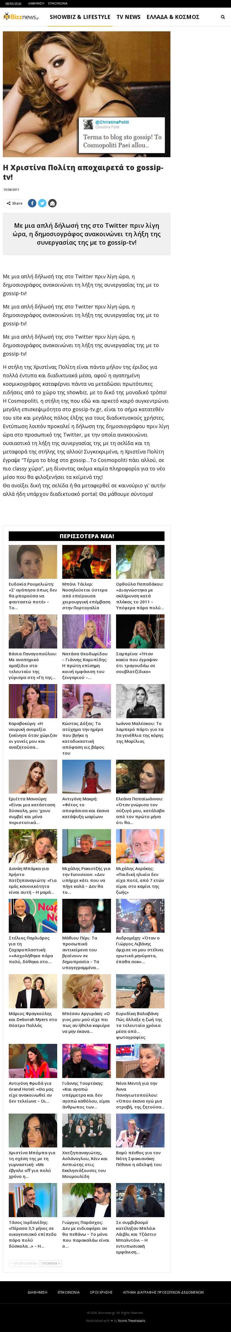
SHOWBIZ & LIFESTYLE (80, 17)
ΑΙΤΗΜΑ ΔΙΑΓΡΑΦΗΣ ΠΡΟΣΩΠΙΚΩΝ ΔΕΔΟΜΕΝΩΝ (163, 1292)
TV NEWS (128, 17)
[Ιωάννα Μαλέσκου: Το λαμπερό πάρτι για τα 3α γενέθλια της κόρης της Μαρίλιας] (140, 701)
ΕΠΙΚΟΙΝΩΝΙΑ (57, 3)
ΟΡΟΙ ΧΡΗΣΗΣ (101, 1292)
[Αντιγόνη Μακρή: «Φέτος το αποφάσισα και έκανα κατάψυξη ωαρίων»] (86, 777)
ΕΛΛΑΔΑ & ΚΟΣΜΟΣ (172, 17)
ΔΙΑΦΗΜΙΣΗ (36, 3)
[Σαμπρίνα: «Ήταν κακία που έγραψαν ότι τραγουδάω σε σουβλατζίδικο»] (140, 631)
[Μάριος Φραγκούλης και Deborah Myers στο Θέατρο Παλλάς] (33, 991)
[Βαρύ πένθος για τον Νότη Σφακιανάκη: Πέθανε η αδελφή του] (140, 1131)
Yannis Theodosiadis (131, 1321)
